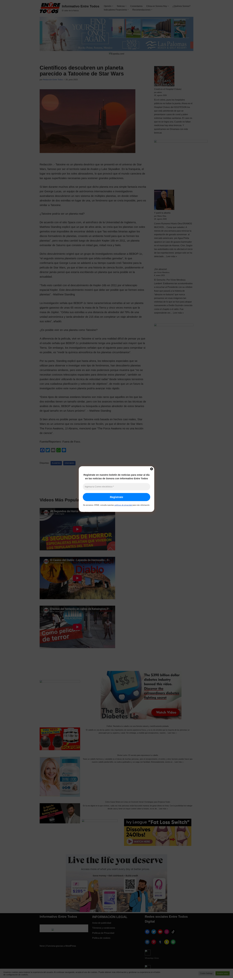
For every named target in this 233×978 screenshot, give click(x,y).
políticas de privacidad (123, 505)
